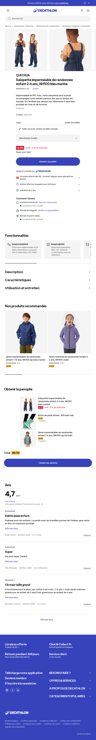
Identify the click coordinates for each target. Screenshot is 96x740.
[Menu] (8, 11)
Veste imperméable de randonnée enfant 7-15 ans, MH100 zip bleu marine (25, 358)
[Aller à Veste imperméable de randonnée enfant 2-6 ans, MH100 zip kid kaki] (28, 439)
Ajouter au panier (48, 161)
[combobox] (48, 138)
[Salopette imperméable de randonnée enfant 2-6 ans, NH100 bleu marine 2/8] (71, 50)
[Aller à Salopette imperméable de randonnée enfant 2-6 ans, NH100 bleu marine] (28, 405)
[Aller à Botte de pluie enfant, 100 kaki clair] (28, 422)
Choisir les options (48, 463)
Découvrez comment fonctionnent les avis (22, 504)
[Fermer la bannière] (89, 3)
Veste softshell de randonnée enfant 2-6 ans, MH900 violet (68, 358)
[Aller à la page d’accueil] (45, 10)
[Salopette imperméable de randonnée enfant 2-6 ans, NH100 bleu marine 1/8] (26, 50)
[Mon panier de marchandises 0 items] (88, 11)
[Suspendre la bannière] (85, 3)
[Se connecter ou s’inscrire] (82, 11)
